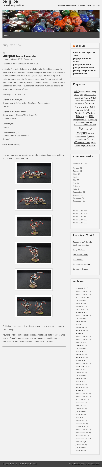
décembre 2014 (82, 393)
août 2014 (80, 405)
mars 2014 (80, 420)
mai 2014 (79, 414)
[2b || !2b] (51, 16)
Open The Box (89, 125)
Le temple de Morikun (81, 264)
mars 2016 (80, 354)
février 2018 (80, 309)
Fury (84, 119)
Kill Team (90, 119)
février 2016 (80, 357)
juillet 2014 (80, 408)
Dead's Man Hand (89, 100)
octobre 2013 (81, 435)
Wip (82, 145)
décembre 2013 (82, 429)
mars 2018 (80, 306)
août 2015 (80, 369)
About (7, 35)
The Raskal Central (80, 255)
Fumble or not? (79, 242)
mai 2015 (79, 378)
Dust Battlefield (82, 110)
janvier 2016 (80, 360)
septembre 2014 (82, 402)
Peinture (85, 128)
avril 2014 (79, 417)
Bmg (81, 95)
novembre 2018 (82, 294)
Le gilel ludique (79, 250)
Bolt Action (87, 95)
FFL (91, 116)
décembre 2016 (82, 336)
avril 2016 (79, 351)
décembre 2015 (82, 363)
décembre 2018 (82, 291)
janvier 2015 (80, 390)
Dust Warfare (88, 113)
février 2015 (80, 387)
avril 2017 (79, 324)
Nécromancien (78, 125)
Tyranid (91, 136)
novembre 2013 (82, 432)
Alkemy (93, 92)
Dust (92, 106)
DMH (76, 103)
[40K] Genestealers (83, 64)
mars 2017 (80, 327)
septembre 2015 (82, 366)
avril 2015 (79, 381)
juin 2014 (79, 411)
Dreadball (81, 103)
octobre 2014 (81, 399)
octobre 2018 (81, 297)
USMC (92, 139)
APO (76, 94)
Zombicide (90, 145)
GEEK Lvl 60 (78, 259)
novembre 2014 (82, 396)
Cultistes (77, 100)
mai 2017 (79, 321)
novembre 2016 (82, 339)
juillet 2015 (80, 372)
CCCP (82, 98)
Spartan (83, 136)
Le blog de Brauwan (81, 269)
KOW (83, 122)
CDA (86, 98)
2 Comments (28, 59)
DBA (82, 100)
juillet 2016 (80, 345)
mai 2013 (79, 450)
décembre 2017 (82, 315)
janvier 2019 (80, 288)
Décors (80, 116)
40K (3, 53)
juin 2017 (79, 318)
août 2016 (80, 342)
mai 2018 (79, 303)
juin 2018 (79, 300)
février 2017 (80, 330)
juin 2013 (79, 447)
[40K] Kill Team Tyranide (19, 56)
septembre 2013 (82, 438)
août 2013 (80, 442)
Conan (92, 97)
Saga (88, 133)
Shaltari (78, 137)
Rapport (81, 133)
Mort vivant (90, 122)
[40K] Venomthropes (83, 67)
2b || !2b (80, 45)
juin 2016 (79, 348)
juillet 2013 (80, 444)
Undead (78, 139)
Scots (92, 133)
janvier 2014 (80, 426)
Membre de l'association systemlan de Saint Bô (79, 5)
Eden (86, 116)
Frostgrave (77, 120)
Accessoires (84, 91)
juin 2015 (79, 375)
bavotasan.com (93, 464)
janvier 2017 (80, 333)
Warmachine (82, 142)
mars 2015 (80, 384)
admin (7, 59)
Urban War (86, 139)
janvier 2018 (80, 312)
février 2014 (80, 423)
